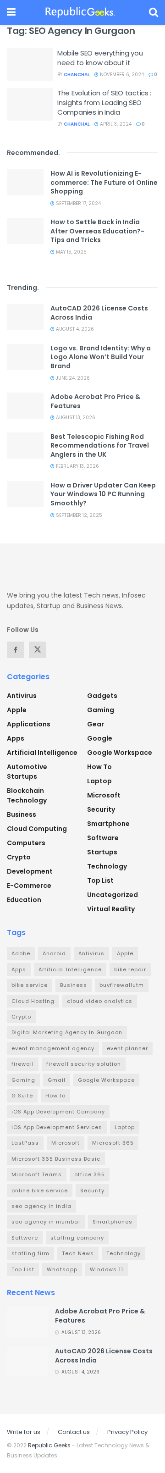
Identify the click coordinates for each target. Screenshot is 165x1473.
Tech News (78, 1253)
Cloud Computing (37, 828)
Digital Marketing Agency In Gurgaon (66, 1032)
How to (99, 766)
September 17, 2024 (78, 203)
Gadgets (102, 695)
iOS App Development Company (58, 1111)
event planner (127, 1048)
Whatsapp (62, 1269)
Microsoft (104, 795)
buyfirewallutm (121, 985)
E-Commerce (29, 885)
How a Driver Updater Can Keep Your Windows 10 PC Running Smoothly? (103, 494)
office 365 (89, 1174)
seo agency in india (41, 1206)
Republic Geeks (49, 1445)
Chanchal (77, 74)
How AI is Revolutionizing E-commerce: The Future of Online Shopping (104, 182)
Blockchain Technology (27, 795)
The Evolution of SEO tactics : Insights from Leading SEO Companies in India (104, 102)
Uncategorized (112, 894)
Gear (95, 724)
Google (99, 738)
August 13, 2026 (75, 417)
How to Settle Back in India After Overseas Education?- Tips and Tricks (97, 230)
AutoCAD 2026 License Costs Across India (99, 313)
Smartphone (108, 823)
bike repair (130, 969)
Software (103, 837)
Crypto (19, 857)
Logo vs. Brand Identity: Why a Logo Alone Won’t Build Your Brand (100, 357)
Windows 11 (106, 1269)
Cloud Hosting (33, 1001)
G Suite (22, 1095)
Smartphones (112, 1221)
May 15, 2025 (71, 252)
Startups (102, 852)
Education (24, 899)
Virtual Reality (111, 909)
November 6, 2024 (121, 74)
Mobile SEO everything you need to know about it (100, 57)
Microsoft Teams (36, 1174)
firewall (22, 1064)
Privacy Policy (127, 1432)
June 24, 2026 (72, 378)
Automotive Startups (27, 771)
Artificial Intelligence (42, 752)
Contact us (74, 1432)
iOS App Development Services (56, 1127)
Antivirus (22, 695)
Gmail (57, 1080)
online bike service (39, 1190)
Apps (15, 738)
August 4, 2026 (74, 329)
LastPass (25, 1142)
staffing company (77, 1237)
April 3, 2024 (115, 124)
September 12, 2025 (78, 515)
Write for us (23, 1432)
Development (30, 871)
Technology (107, 866)
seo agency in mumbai (45, 1221)
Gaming (100, 709)
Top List (100, 880)
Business (21, 814)
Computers (26, 842)
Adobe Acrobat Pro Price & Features (95, 401)
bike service (29, 985)
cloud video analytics (99, 1001)
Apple (17, 709)
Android (54, 953)
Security (101, 809)
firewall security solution (83, 1064)
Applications (28, 724)
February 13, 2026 (77, 466)
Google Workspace (119, 752)
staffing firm (30, 1253)
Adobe (20, 953)
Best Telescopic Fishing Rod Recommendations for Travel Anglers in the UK (99, 445)
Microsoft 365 (113, 1142)
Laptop (99, 781)
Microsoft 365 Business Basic (55, 1159)
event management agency (52, 1048)
